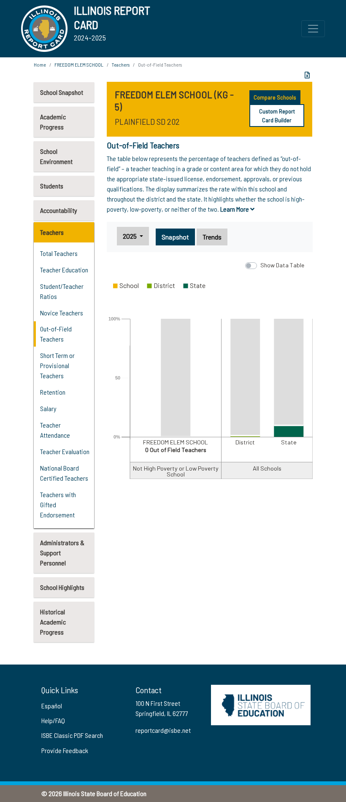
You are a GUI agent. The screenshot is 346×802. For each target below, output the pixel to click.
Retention (52, 392)
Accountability (58, 210)
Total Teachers (59, 253)
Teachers (52, 232)
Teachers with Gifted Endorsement (58, 504)
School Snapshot (61, 92)
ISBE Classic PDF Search (72, 735)
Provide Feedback (64, 750)
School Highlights (62, 587)
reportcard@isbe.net (163, 730)
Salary (48, 408)
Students (51, 186)
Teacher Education (64, 270)
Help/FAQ (53, 720)
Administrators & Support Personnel (62, 552)
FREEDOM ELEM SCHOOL (78, 64)
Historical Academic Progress (53, 622)
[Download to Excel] (307, 75)
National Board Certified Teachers (64, 473)
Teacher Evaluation (64, 451)
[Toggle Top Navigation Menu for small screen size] (313, 28)
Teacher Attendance (55, 430)
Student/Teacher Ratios (62, 291)
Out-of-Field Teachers (56, 334)
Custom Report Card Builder (277, 116)
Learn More (235, 209)
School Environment (56, 156)
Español (51, 706)
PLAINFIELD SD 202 (147, 121)
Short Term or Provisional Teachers (57, 365)
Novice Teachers (61, 313)
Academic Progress (53, 122)
